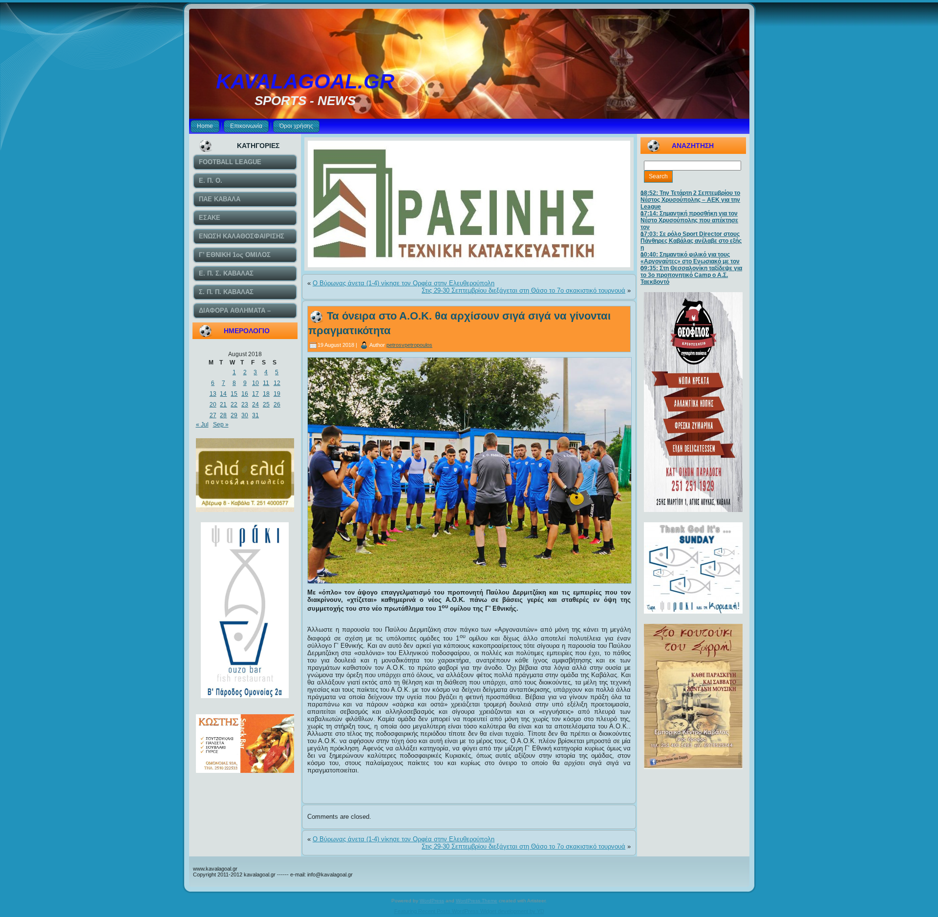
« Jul (202, 424)
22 (234, 404)
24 (255, 404)
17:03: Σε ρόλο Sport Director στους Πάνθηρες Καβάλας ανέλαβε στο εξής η (691, 241)
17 (255, 393)
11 (266, 383)
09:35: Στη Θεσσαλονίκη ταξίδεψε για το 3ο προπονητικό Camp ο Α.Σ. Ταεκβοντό (691, 275)
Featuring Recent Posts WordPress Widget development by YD (469, 911)
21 (223, 404)
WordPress (432, 900)
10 (255, 383)
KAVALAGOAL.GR (305, 81)
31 (255, 415)
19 (277, 393)
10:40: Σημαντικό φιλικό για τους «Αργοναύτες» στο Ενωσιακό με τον (690, 258)
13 (213, 393)
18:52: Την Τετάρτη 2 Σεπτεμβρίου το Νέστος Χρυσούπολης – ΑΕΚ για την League (690, 200)
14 (223, 393)
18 (266, 393)
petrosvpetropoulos (409, 345)
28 (223, 415)
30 (244, 415)
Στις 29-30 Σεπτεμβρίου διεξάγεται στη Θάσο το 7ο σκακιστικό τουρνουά (523, 290)
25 (266, 404)
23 (244, 404)
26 (277, 404)
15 (234, 393)
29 (234, 415)
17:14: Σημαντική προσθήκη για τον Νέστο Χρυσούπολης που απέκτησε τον (689, 220)
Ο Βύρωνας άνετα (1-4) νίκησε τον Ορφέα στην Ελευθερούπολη (403, 283)
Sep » (221, 424)
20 (213, 404)
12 (277, 383)
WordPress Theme (476, 900)
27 (213, 415)
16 (244, 393)
